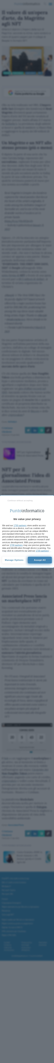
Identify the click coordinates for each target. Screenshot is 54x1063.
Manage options (14, 560)
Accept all (40, 560)
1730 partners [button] (20, 525)
